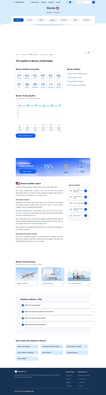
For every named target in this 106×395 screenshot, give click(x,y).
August (41, 20)
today (25, 215)
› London (68, 379)
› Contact (80, 386)
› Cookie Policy (82, 382)
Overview (18, 20)
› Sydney (68, 382)
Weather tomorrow (72, 352)
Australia (51, 2)
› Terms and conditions (84, 375)
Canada (58, 2)
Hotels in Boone (22, 358)
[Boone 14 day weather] (39, 110)
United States (35, 2)
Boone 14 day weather (24, 346)
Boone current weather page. (38, 195)
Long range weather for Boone (50, 346)
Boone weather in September (26, 352)
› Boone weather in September (76, 85)
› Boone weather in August (75, 81)
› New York (69, 375)
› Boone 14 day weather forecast (77, 73)
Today (75, 20)
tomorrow (33, 215)
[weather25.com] (18, 2)
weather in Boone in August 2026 (36, 223)
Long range (64, 20)
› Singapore (69, 386)
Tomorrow (86, 20)
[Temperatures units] (69, 2)
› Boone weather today (74, 77)
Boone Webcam (46, 352)
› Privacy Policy (82, 379)
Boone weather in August (74, 346)
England (43, 2)
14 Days (30, 20)
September (52, 20)
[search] (93, 2)
